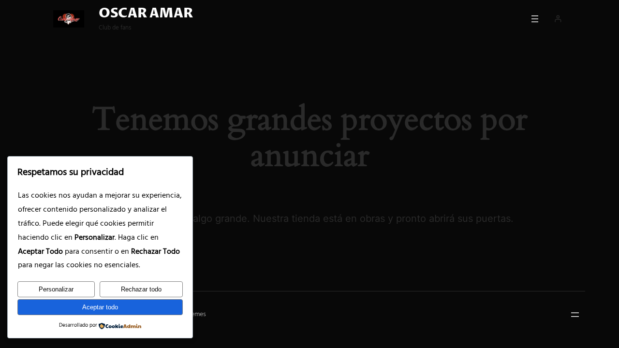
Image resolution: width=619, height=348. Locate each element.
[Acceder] (558, 19)
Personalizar (56, 289)
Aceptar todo (100, 307)
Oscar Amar (146, 13)
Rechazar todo (141, 289)
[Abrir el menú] (535, 19)
